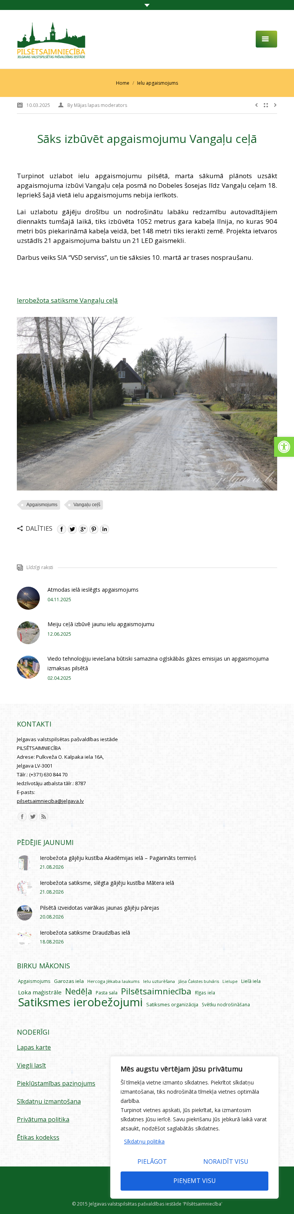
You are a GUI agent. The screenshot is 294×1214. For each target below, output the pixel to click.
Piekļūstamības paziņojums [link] (56, 1083)
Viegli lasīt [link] (31, 1065)
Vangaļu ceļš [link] (87, 504)
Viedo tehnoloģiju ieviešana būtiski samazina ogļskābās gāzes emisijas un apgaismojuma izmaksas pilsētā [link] (158, 663)
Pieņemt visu (194, 1180)
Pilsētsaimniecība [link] (156, 991)
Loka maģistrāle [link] (40, 992)
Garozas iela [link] (69, 981)
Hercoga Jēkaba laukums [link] (113, 981)
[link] (284, 447)
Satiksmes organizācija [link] (172, 1004)
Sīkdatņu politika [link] (144, 1141)
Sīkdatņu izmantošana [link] (49, 1101)
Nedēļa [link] (78, 991)
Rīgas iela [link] (205, 992)
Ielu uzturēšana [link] (159, 981)
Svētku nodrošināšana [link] (226, 1004)
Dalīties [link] (39, 528)
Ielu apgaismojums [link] (157, 83)
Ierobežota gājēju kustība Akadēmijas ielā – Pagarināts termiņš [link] (118, 857)
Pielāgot (152, 1161)
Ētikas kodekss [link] (38, 1137)
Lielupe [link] (230, 981)
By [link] (97, 105)
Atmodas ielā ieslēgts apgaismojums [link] (93, 589)
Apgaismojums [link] (41, 504)
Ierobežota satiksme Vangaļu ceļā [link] (67, 300)
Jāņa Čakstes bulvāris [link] (198, 981)
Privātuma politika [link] (43, 1119)
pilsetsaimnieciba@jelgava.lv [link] (50, 800)
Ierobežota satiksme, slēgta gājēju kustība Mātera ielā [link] (107, 882)
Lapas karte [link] (34, 1047)
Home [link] (122, 83)
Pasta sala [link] (107, 992)
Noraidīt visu (225, 1161)
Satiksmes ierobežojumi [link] (80, 1002)
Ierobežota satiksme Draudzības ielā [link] (85, 932)
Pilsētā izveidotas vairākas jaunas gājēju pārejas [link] (99, 907)
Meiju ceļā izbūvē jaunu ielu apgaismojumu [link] (100, 624)
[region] (194, 1127)
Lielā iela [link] (251, 981)
